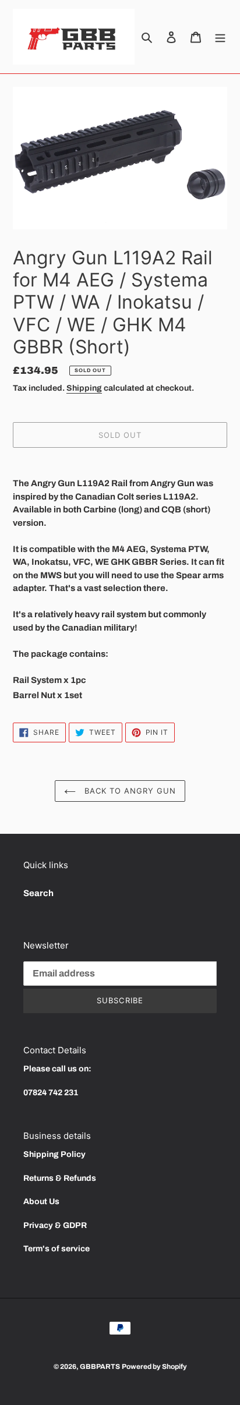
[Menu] (220, 36)
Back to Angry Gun (129, 790)
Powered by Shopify (154, 1366)
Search (38, 893)
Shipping (84, 388)
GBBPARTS (100, 1366)
